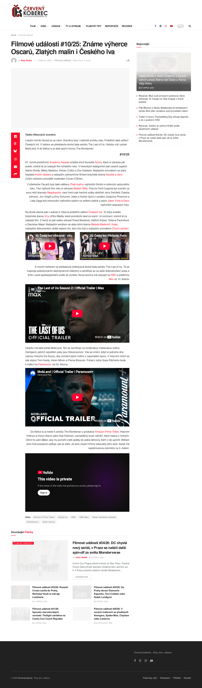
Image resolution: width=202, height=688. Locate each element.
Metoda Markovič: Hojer (104, 224)
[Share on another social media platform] (15, 174)
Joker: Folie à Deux (118, 200)
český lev (63, 517)
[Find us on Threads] (160, 26)
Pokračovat (83, 576)
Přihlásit (177, 677)
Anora (98, 162)
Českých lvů (95, 212)
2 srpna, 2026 (40, 622)
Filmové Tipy (93, 26)
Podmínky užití (150, 677)
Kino (43, 26)
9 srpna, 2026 (101, 601)
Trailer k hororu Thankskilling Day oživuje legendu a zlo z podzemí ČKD (163, 118)
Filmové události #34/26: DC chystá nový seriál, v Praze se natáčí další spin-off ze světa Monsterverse (100, 547)
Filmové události (26, 35)
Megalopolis (54, 192)
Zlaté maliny (77, 184)
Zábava (55, 26)
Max (111, 279)
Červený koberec (25, 677)
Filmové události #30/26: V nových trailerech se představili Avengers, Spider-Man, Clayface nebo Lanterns (111, 613)
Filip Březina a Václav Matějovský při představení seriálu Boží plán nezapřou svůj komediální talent (163, 109)
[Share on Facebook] (15, 136)
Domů (13, 35)
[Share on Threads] (15, 144)
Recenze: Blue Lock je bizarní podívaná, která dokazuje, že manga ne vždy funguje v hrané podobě (162, 99)
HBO (113, 275)
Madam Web (80, 188)
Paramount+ (45, 364)
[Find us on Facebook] (155, 26)
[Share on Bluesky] (15, 151)
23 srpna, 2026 (97, 557)
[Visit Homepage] (30, 11)
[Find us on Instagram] (166, 26)
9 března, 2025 (44, 60)
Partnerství (165, 677)
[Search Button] (190, 26)
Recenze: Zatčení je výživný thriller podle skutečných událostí (159, 127)
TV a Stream (73, 26)
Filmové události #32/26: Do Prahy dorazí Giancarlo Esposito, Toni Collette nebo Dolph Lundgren (109, 592)
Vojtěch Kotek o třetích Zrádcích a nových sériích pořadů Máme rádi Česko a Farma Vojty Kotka (162, 79)
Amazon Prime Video (107, 431)
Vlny (46, 216)
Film (33, 26)
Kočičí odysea (43, 174)
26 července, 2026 (103, 622)
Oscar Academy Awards (104, 517)
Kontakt (187, 677)
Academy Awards (59, 162)
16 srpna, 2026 (40, 601)
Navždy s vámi (114, 174)
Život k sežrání (120, 228)
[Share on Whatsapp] (15, 159)
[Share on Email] (15, 166)
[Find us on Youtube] (171, 26)
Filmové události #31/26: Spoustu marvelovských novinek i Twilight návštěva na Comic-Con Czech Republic (48, 613)
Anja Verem (26, 60)
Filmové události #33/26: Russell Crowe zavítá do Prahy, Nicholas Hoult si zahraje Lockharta (50, 592)
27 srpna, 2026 (147, 88)
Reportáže (111, 26)
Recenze (127, 26)
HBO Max (84, 517)
